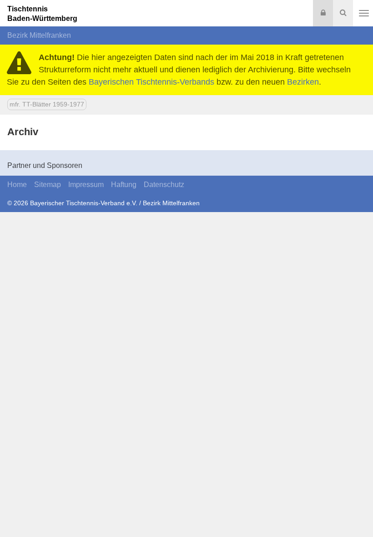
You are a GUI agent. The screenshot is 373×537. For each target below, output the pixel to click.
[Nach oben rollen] (355, 511)
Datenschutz (164, 184)
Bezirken (303, 81)
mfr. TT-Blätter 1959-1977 (47, 104)
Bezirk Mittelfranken (39, 35)
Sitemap (47, 184)
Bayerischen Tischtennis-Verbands (151, 81)
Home (17, 184)
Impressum (86, 184)
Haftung (123, 184)
